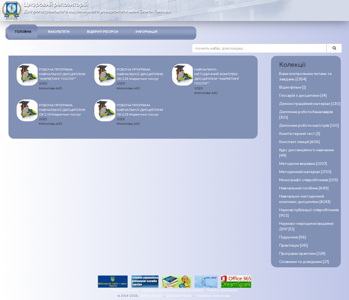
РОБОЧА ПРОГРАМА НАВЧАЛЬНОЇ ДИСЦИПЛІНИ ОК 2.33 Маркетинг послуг (140, 74)
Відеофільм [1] (292, 87)
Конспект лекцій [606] (299, 142)
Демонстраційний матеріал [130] (309, 104)
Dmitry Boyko (151, 295)
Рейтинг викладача (222, 290)
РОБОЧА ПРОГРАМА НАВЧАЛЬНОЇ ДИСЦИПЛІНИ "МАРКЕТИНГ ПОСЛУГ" (62, 74)
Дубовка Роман (179, 295)
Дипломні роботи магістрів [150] (309, 125)
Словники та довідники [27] (304, 262)
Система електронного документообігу (173, 290)
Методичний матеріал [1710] (305, 172)
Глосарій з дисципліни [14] (303, 95)
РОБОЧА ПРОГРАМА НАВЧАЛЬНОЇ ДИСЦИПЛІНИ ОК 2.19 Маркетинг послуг (62, 110)
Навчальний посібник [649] (304, 188)
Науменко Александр (213, 295)
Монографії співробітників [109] (308, 180)
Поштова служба (125, 290)
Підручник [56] (292, 237)
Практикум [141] (293, 245)
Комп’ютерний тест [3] (299, 134)
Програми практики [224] (302, 253)
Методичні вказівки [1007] (303, 164)
